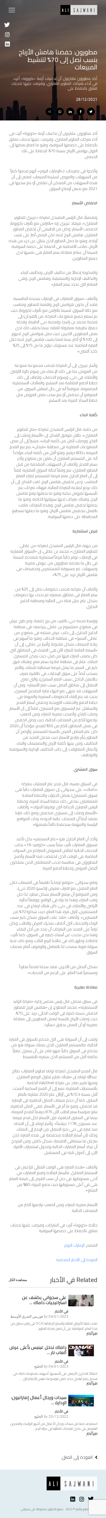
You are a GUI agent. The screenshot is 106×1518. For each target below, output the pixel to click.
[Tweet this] (91, 112)
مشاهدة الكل (18, 1280)
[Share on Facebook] (81, 112)
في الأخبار (62, 1311)
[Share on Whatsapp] (60, 112)
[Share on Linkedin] (70, 112)
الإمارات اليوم (74, 1245)
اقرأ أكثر (92, 1333)
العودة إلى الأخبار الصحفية (76, 1259)
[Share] (49, 112)
